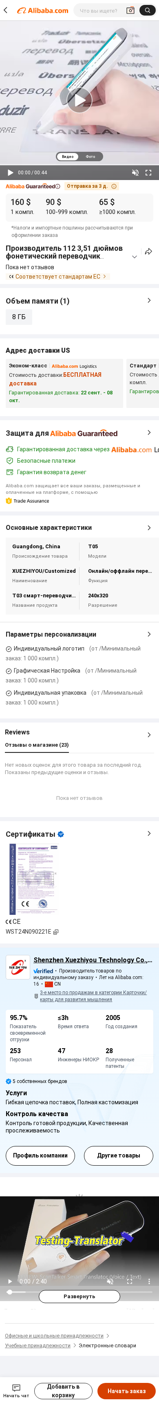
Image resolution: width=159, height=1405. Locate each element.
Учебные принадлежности (38, 1345)
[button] (33, 186)
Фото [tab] (90, 157)
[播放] (10, 172)
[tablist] (79, 156)
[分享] (148, 251)
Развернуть (79, 1296)
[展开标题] (134, 257)
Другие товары (118, 1155)
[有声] (135, 172)
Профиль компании (40, 1155)
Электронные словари (107, 1345)
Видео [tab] (67, 157)
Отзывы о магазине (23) (37, 745)
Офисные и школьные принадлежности (54, 1336)
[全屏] (148, 172)
